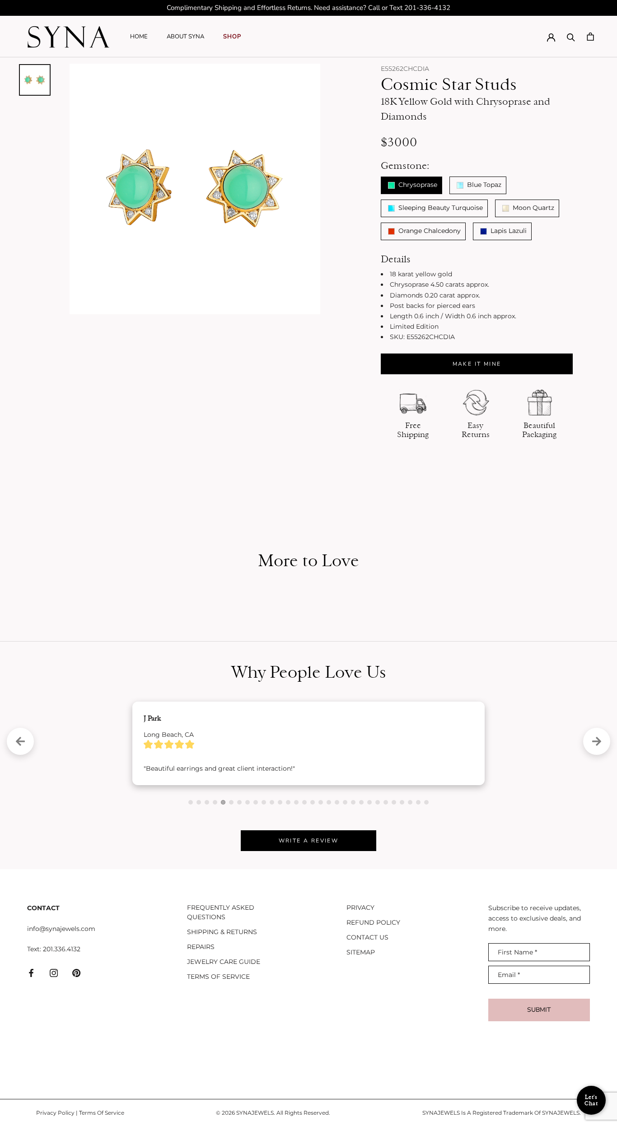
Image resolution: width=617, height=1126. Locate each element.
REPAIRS (201, 947)
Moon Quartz (532, 208)
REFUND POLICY (373, 922)
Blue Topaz (483, 185)
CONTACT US (367, 937)
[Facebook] (31, 973)
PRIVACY (360, 907)
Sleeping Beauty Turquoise (440, 208)
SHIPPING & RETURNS (222, 932)
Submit (539, 1009)
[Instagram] (54, 973)
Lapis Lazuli (508, 231)
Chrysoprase (417, 185)
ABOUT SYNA (185, 37)
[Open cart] (590, 37)
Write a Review (309, 840)
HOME (139, 37)
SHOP (232, 37)
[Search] (571, 37)
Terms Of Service (101, 1112)
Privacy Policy (55, 1112)
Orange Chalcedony (429, 231)
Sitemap (360, 952)
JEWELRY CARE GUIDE (223, 962)
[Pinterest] (76, 973)
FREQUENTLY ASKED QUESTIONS (220, 912)
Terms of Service (218, 976)
